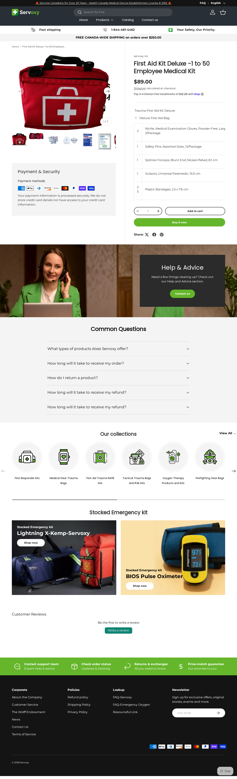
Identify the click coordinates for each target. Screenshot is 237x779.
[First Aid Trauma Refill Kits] (100, 457)
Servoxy (24, 762)
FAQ (203, 3)
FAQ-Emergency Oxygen (131, 704)
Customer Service (25, 704)
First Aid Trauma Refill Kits (100, 480)
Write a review (118, 630)
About (83, 20)
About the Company (27, 697)
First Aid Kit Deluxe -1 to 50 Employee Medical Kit (44, 46)
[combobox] (123, 12)
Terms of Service (24, 734)
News (16, 719)
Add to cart (195, 211)
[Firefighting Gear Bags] (210, 457)
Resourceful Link (125, 712)
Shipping (140, 88)
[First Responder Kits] (27, 457)
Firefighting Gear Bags (210, 478)
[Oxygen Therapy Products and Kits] (173, 457)
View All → (227, 433)
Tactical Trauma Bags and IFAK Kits (137, 480)
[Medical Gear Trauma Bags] (64, 457)
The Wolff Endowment (28, 712)
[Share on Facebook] (154, 234)
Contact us (150, 20)
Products (102, 20)
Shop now (31, 542)
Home (15, 46)
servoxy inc (141, 56)
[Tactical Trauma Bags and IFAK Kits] (137, 457)
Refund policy (78, 697)
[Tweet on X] (147, 234)
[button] (223, 12)
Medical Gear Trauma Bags (64, 480)
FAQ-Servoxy (122, 697)
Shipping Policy (79, 704)
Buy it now (179, 222)
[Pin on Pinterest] (161, 234)
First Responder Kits (27, 478)
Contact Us (20, 727)
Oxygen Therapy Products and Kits (173, 480)
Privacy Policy (78, 712)
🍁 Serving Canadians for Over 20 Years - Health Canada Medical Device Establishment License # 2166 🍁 (103, 3)
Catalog (128, 20)
